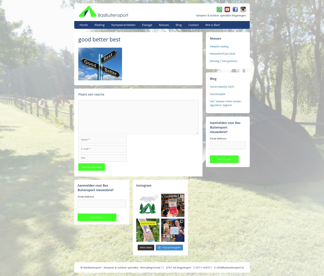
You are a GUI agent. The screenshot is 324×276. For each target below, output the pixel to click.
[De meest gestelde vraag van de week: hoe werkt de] (147, 230)
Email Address (218, 138)
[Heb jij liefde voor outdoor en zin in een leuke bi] (172, 230)
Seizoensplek (217, 94)
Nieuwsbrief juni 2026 (222, 53)
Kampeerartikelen (123, 25)
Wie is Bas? (212, 25)
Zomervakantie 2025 (222, 86)
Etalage (147, 25)
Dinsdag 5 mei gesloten (223, 61)
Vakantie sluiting (219, 46)
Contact (193, 25)
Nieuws (164, 25)
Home (84, 25)
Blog (179, 25)
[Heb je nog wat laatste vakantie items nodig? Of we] (147, 205)
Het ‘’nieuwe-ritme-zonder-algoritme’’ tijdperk (226, 103)
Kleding (99, 25)
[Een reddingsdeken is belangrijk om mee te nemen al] (172, 205)
